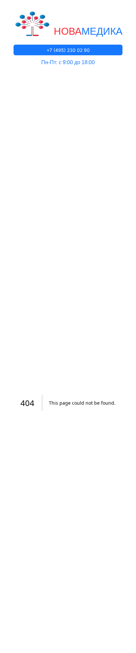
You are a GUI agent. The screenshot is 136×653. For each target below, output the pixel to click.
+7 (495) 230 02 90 (68, 50)
